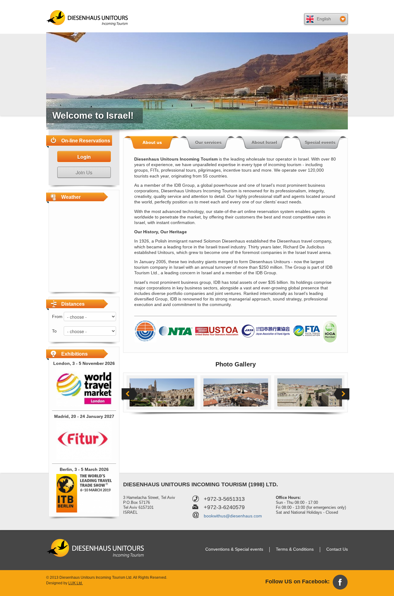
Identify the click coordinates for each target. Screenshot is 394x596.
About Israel (264, 142)
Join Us (84, 172)
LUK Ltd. (75, 583)
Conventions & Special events (234, 549)
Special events (320, 142)
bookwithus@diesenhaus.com (233, 515)
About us (152, 142)
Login (84, 156)
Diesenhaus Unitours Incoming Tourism (87, 18)
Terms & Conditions (295, 549)
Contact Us (337, 549)
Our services (208, 142)
